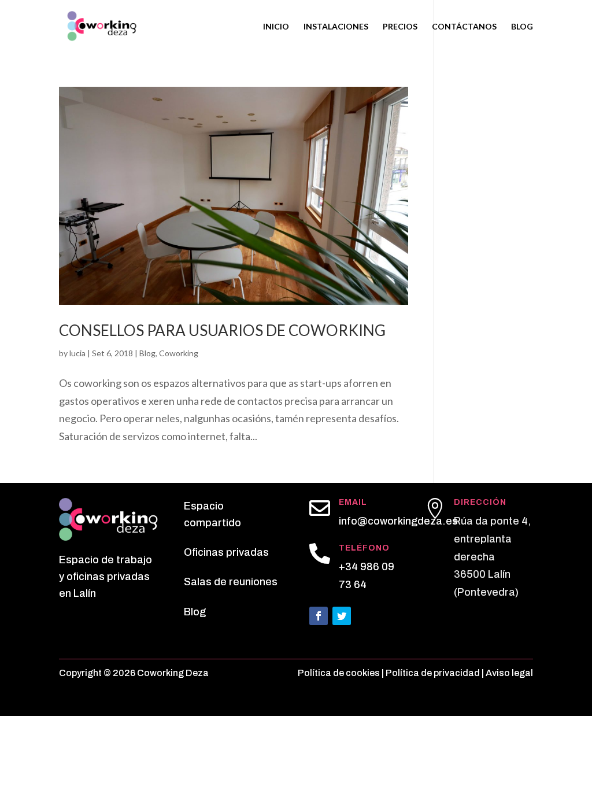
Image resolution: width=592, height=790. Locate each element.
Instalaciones (336, 27)
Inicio (276, 27)
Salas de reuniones (231, 582)
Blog (522, 27)
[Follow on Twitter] (341, 616)
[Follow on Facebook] (318, 616)
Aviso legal (509, 673)
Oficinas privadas (226, 552)
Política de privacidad (433, 673)
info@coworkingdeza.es (398, 521)
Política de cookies (339, 673)
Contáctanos (464, 27)
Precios (400, 27)
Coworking (178, 353)
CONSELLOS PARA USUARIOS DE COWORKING (222, 330)
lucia (77, 353)
